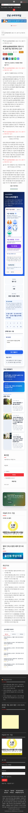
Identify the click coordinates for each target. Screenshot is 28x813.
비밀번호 (4, 770)
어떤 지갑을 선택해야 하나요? (11, 253)
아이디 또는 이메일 (6, 764)
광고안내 (6, 792)
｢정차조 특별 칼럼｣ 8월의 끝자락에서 (13, 570)
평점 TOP (6, 634)
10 (20, 326)
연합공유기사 (7, 679)
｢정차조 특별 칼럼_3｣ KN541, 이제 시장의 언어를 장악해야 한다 (14, 649)
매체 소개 (7, 790)
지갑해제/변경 (11, 265)
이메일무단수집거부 (19, 792)
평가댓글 (21, 634)
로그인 (14, 474)
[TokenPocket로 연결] (9, 227)
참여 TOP (14, 634)
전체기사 (21, 52)
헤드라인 (5, 54)
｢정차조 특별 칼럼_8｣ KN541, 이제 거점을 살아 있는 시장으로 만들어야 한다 (14, 643)
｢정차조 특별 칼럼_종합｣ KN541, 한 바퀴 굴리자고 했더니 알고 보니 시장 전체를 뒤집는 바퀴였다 (14, 576)
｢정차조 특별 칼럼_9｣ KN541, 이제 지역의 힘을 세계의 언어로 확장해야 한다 (14, 665)
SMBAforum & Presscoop (17, 811)
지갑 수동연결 (14, 246)
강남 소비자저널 (14, 15)
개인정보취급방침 (19, 790)
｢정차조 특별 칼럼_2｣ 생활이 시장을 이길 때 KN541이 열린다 (14, 638)
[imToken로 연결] (9, 233)
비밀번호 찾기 (10, 783)
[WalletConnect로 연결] (15, 222)
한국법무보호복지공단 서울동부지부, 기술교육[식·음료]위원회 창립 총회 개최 (13, 659)
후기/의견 (8, 337)
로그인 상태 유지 (7, 776)
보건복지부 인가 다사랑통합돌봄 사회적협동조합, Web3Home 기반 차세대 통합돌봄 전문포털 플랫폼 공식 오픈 (14, 615)
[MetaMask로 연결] (9, 222)
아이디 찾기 (6, 484)
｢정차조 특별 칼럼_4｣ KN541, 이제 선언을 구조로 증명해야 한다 (14, 654)
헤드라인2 (10, 54)
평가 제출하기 (14, 352)
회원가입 (14, 481)
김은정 (16, 52)
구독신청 (12, 792)
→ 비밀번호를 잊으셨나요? (9, 478)
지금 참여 (10, 502)
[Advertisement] (10, 722)
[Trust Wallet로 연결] (15, 227)
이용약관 (12, 790)
